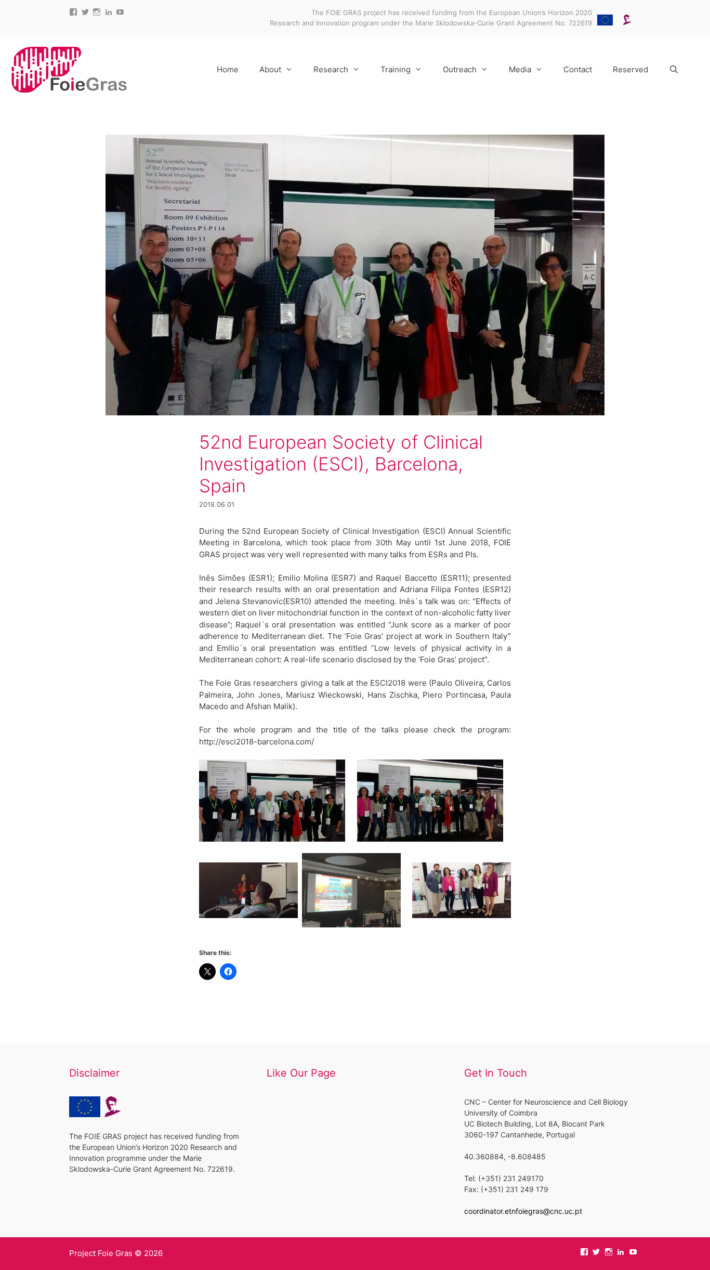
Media (520, 69)
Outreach (460, 69)
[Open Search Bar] (674, 69)
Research (330, 69)
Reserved (630, 69)
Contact (577, 69)
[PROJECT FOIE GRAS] (69, 69)
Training (395, 69)
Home (228, 69)
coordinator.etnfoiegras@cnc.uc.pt (523, 1211)
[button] (272, 801)
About (270, 69)
